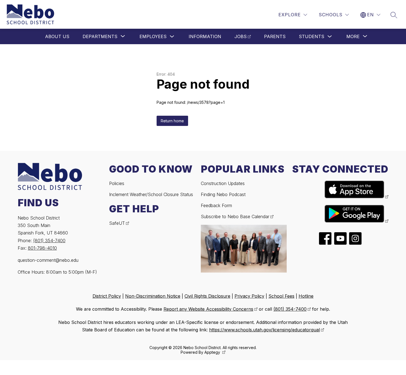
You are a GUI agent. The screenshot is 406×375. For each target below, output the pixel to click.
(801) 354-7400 (49, 240)
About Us (57, 36)
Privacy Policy (249, 296)
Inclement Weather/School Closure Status (151, 194)
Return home (172, 120)
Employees (153, 36)
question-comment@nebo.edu (48, 260)
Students (311, 36)
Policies (116, 183)
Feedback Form (216, 205)
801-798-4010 (42, 248)
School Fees (281, 296)
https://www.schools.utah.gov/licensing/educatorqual (264, 329)
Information (205, 36)
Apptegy (212, 352)
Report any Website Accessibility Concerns (208, 309)
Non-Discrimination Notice (152, 296)
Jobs (240, 36)
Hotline (306, 296)
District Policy (107, 296)
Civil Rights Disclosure (207, 296)
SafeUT (117, 223)
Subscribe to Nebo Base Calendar (235, 216)
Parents (275, 36)
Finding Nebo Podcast (223, 194)
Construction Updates (223, 183)
